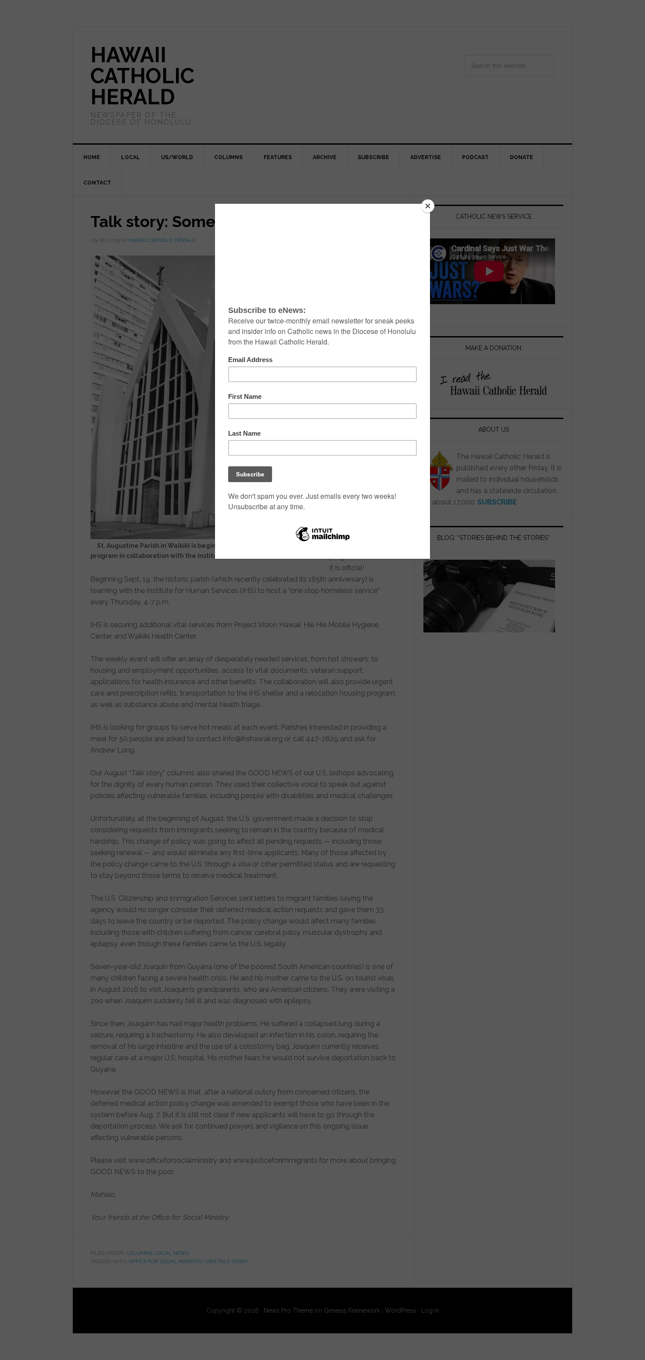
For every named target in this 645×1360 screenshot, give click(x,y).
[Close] (427, 206)
